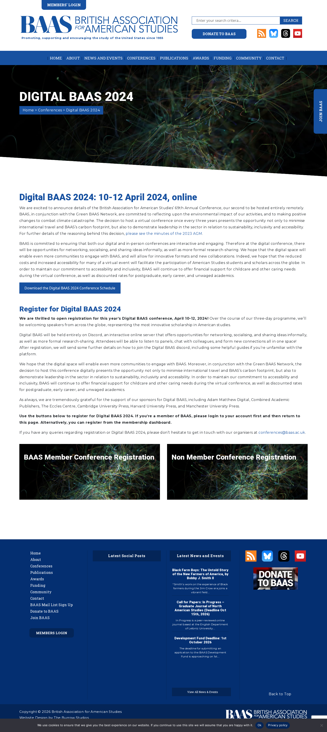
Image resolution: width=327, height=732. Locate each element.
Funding (223, 58)
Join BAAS (40, 617)
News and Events (103, 58)
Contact (275, 58)
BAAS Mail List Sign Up (51, 604)
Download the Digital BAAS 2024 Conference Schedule (69, 288)
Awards (201, 58)
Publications (174, 58)
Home (56, 58)
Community (249, 58)
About (73, 58)
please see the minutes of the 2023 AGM (164, 233)
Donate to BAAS (44, 611)
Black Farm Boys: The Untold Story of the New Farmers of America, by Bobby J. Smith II (200, 574)
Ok (260, 725)
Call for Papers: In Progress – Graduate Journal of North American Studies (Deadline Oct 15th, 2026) (200, 608)
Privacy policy (278, 725)
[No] (321, 725)
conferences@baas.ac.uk (281, 432)
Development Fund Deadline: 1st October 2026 (200, 640)
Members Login (51, 633)
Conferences (141, 58)
